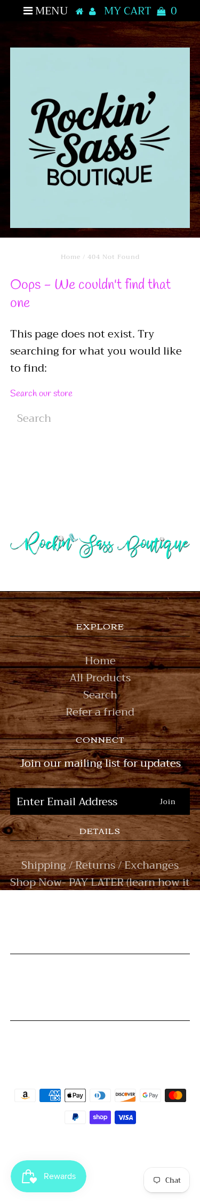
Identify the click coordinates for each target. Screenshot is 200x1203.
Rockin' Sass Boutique (132, 1148)
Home (71, 256)
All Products (100, 678)
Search (100, 695)
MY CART (140, 11)
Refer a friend (100, 712)
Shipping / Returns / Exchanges (100, 865)
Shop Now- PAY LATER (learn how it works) (100, 891)
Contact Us (100, 916)
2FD (129, 1172)
